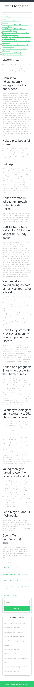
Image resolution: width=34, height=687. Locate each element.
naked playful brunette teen (14, 632)
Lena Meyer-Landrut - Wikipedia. (12, 53)
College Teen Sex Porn (10, 567)
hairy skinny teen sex (12, 649)
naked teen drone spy (12, 627)
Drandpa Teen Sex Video (10, 580)
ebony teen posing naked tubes (15, 623)
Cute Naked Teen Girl (9, 595)
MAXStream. (6, 15)
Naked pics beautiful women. (11, 21)
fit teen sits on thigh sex (12, 654)
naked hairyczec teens (12, 671)
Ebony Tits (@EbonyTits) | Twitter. (12, 55)
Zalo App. (5, 23)
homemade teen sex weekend (14, 636)
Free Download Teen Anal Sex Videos (15, 574)
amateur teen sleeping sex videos (16, 667)
